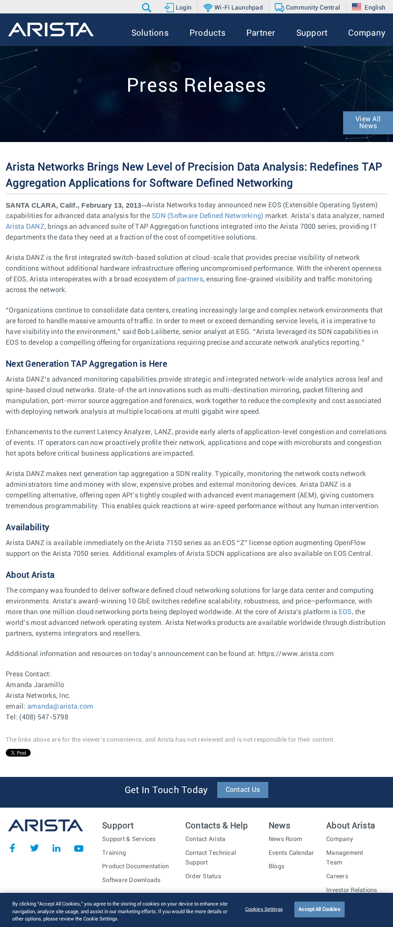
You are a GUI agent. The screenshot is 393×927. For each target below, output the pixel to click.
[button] (147, 8)
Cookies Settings (264, 909)
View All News (368, 123)
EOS (345, 612)
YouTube (78, 848)
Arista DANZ (25, 226)
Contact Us (243, 790)
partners (190, 279)
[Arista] (51, 29)
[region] (196, 910)
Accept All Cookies (319, 909)
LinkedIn (56, 848)
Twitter (34, 848)
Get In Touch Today (166, 790)
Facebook (12, 848)
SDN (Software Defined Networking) (207, 216)
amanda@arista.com (60, 706)
